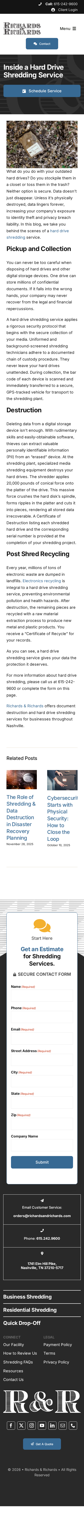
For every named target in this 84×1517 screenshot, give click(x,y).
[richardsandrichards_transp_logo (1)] (21, 24)
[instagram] (32, 1425)
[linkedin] (52, 1425)
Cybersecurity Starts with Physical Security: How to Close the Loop (64, 818)
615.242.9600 (48, 1238)
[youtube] (42, 1425)
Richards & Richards (25, 706)
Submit (42, 1162)
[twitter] (21, 1425)
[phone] (73, 1425)
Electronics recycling (42, 581)
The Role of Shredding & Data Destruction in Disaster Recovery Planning (21, 817)
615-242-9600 (66, 4)
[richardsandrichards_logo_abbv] (42, 1392)
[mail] (63, 1425)
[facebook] (11, 1425)
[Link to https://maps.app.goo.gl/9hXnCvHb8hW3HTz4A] (42, 1253)
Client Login (67, 10)
